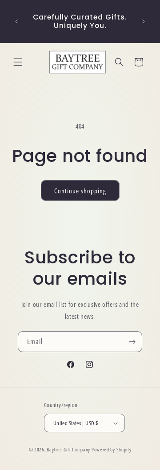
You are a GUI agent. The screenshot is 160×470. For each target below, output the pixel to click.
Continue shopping (80, 190)
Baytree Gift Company (68, 449)
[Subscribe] (132, 341)
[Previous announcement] (16, 21)
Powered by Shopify (112, 449)
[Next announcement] (143, 21)
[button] (18, 62)
